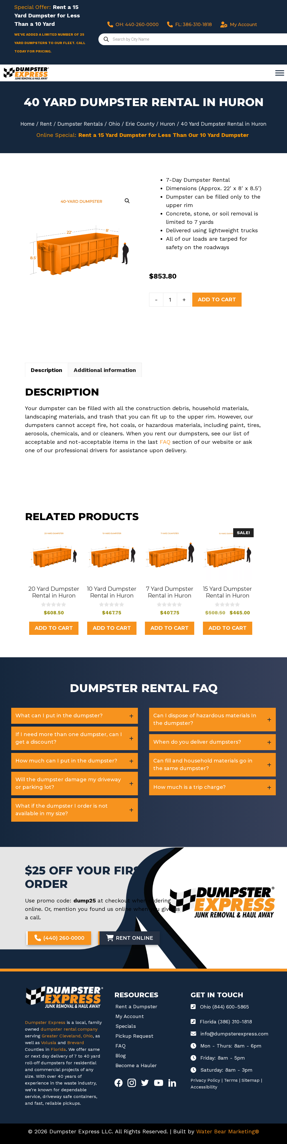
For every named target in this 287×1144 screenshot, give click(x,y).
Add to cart (217, 300)
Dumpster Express (45, 1022)
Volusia (49, 1042)
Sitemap (251, 1080)
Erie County (140, 124)
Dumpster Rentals (80, 124)
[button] (127, 201)
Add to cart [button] (54, 628)
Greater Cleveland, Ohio (67, 1036)
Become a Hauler (136, 1065)
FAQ (165, 441)
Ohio (114, 124)
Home (27, 124)
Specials (125, 1026)
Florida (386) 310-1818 (226, 1021)
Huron (167, 124)
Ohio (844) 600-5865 (224, 1007)
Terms (231, 1080)
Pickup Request (134, 1036)
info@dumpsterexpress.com (234, 1034)
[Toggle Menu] (279, 72)
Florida (58, 1049)
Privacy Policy (205, 1080)
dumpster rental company (69, 1029)
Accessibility (204, 1087)
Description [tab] (46, 370)
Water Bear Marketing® (227, 1131)
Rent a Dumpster (136, 1006)
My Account (129, 1016)
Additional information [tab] (105, 370)
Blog (120, 1055)
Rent (46, 124)
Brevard (75, 1042)
